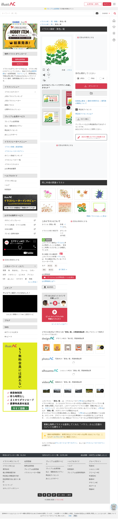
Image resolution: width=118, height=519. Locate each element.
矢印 (4, 275)
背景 (4, 270)
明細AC (91, 489)
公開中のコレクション (13, 109)
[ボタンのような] (48, 69)
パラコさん (60, 243)
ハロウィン (12, 275)
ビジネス (22, 275)
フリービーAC (94, 472)
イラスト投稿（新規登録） (14, 147)
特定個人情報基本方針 (11, 476)
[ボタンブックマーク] (44, 69)
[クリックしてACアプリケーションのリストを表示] (114, 4)
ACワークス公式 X (11, 332)
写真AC (91, 466)
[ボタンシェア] (44, 75)
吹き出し (15, 270)
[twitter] (40, 495)
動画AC (91, 479)
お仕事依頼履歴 (10, 169)
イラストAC (44, 21)
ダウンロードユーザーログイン (66, 443)
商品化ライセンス (11, 130)
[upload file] (97, 13)
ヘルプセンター (58, 437)
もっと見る (32, 282)
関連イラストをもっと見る (96, 216)
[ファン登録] (114, 27)
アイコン (30, 275)
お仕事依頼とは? (48, 281)
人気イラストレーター (13, 101)
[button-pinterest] (49, 495)
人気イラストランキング (13, 96)
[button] (93, 4)
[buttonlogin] (115, 13)
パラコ (69, 70)
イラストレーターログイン (14, 151)
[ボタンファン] (49, 75)
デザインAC (93, 482)
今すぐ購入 (85, 119)
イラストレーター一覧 (13, 160)
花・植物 (54, 21)
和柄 (30, 279)
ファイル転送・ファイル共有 (15, 225)
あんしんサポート (11, 134)
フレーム (24, 270)
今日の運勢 (9, 229)
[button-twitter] (40, 495)
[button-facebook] (44, 495)
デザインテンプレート (13, 220)
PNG (93, 78)
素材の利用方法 (93, 101)
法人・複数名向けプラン (13, 126)
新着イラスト (9, 105)
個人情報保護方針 (9, 472)
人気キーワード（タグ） (15, 266)
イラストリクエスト (12, 164)
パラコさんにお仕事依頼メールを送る (60, 277)
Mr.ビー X (8, 336)
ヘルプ (7, 185)
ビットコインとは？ (59, 324)
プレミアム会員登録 (12, 121)
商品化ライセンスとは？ (84, 114)
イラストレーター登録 (32, 472)
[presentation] (68, 107)
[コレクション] (114, 33)
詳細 (70, 516)
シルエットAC (94, 469)
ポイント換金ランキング (13, 155)
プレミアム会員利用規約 (76, 472)
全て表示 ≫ (63, 269)
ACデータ (92, 486)
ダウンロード (93, 86)
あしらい (11, 279)
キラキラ (19, 279)
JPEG (82, 78)
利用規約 (8, 189)
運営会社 (6, 469)
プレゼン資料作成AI (12, 233)
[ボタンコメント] (44, 80)
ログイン (20, 64)
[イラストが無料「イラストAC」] (8, 4)
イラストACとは (10, 181)
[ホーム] (114, 20)
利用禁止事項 (80, 101)
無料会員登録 (20, 59)
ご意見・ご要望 (65, 495)
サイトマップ (7, 485)
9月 (4, 279)
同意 (75, 516)
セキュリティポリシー (11, 488)
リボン (32, 270)
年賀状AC (92, 476)
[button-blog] (54, 495)
